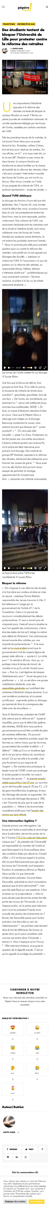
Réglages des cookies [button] (15, 1202)
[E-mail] (18, 1132)
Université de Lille (26, 24)
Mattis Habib (18, 48)
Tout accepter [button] (36, 1202)
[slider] (11, 367)
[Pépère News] (25, 7)
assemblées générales (13, 688)
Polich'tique (9, 24)
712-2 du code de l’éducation (31, 837)
